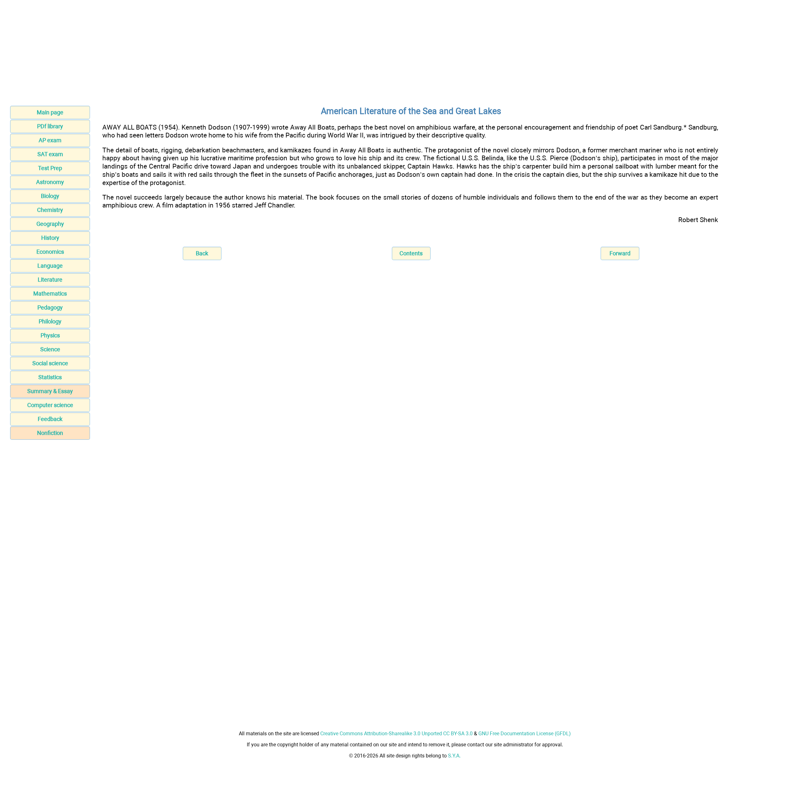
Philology (50, 321)
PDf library (50, 126)
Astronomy (50, 182)
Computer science (50, 405)
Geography (50, 223)
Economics (50, 251)
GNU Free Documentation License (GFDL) (524, 734)
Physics (50, 335)
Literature (50, 279)
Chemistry (50, 210)
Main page (50, 112)
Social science (50, 363)
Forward (620, 253)
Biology (50, 196)
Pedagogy (50, 307)
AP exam (50, 140)
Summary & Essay (50, 391)
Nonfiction (50, 433)
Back (202, 253)
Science (50, 349)
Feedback (50, 419)
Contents (411, 253)
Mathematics (50, 293)
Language (50, 265)
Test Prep (50, 168)
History (50, 237)
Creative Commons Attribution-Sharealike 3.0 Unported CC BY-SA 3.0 (396, 734)
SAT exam (50, 154)
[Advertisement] (405, 54)
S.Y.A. (454, 756)
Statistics (50, 377)
